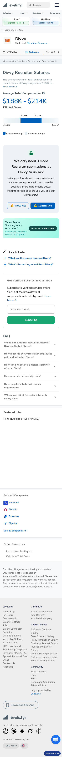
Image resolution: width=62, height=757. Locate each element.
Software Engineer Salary (41, 631)
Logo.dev (36, 693)
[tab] (11, 52)
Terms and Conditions (43, 682)
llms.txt (26, 579)
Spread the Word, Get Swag (15, 658)
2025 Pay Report (12, 646)
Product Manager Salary (44, 639)
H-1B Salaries (10, 642)
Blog (33, 675)
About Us (8, 666)
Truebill (13, 509)
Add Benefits (38, 615)
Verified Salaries (12, 635)
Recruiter (32, 61)
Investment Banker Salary (41, 648)
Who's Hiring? (38, 671)
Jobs (22, 13)
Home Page (9, 611)
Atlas (6, 625)
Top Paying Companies (15, 649)
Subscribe (31, 320)
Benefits (7, 632)
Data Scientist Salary (42, 636)
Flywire (13, 523)
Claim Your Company (37, 43)
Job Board (8, 615)
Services (37, 13)
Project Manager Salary (44, 653)
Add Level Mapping (41, 618)
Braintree (14, 516)
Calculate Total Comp (18, 556)
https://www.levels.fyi (40, 586)
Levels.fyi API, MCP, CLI (15, 653)
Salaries (7, 13)
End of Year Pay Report (19, 551)
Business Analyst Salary (44, 643)
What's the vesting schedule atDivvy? (30, 264)
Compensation (10, 618)
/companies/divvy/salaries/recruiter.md (23, 576)
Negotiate (51, 753)
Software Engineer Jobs (44, 657)
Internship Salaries (13, 639)
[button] (46, 21)
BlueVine (14, 502)
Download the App (22, 705)
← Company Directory (12, 29)
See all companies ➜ (14, 530)
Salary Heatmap (11, 622)
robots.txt (11, 579)
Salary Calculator (12, 628)
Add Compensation (41, 611)
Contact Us (9, 663)
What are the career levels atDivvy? (29, 258)
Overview (12, 52)
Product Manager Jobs (43, 660)
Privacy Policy (38, 685)
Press (34, 678)
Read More (9, 86)
